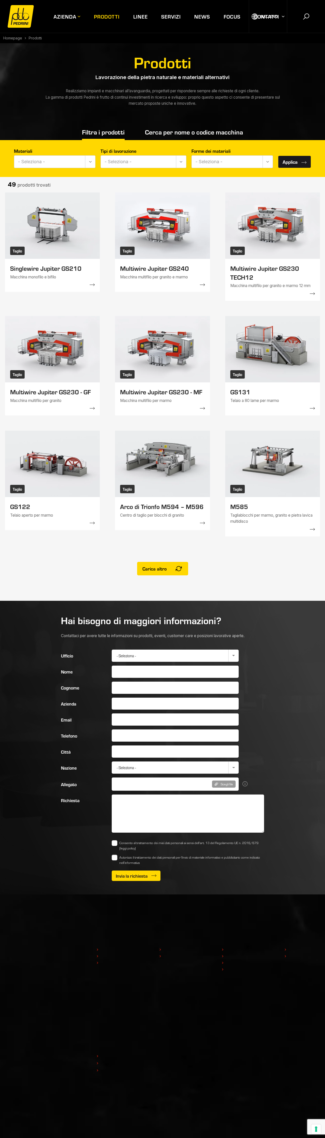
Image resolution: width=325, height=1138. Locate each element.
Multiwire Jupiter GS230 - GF (50, 391)
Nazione (69, 768)
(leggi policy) (127, 848)
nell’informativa (129, 862)
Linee (140, 16)
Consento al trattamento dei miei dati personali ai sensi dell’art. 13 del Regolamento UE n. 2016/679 (188, 845)
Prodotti (107, 16)
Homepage (12, 38)
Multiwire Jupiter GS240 (154, 268)
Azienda (65, 16)
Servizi (171, 16)
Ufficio (67, 655)
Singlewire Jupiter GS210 (46, 268)
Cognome (70, 687)
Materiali (23, 151)
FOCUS (232, 16)
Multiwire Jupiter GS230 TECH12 (264, 272)
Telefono (69, 735)
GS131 (240, 391)
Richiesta (70, 800)
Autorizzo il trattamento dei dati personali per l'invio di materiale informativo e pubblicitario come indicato (189, 860)
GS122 (20, 506)
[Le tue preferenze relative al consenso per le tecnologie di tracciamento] (316, 1129)
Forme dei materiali (211, 151)
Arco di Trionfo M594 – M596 (162, 506)
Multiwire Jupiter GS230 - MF (161, 391)
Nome (67, 671)
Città (66, 751)
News (202, 16)
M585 (239, 506)
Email (66, 719)
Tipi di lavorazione (118, 151)
